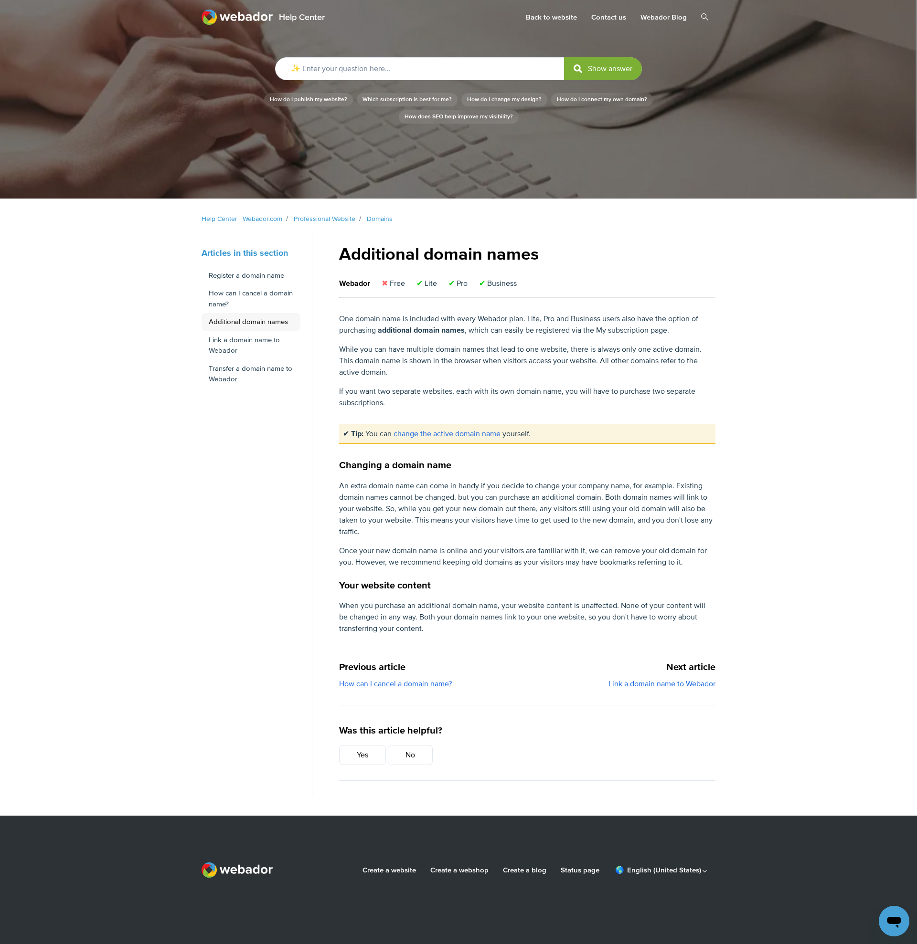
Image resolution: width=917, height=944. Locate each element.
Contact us (608, 17)
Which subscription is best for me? (407, 99)
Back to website (551, 17)
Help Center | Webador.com (242, 219)
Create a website (389, 870)
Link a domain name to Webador (661, 684)
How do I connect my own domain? (602, 99)
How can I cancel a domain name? (395, 684)
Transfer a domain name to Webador (250, 374)
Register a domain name (246, 275)
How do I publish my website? (308, 99)
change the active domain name (447, 434)
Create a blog (524, 870)
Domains (380, 219)
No (410, 755)
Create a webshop (459, 870)
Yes (362, 755)
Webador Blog (663, 17)
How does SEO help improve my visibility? (459, 116)
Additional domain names (248, 321)
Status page (580, 870)
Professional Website (324, 219)
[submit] (603, 68)
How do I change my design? (504, 99)
